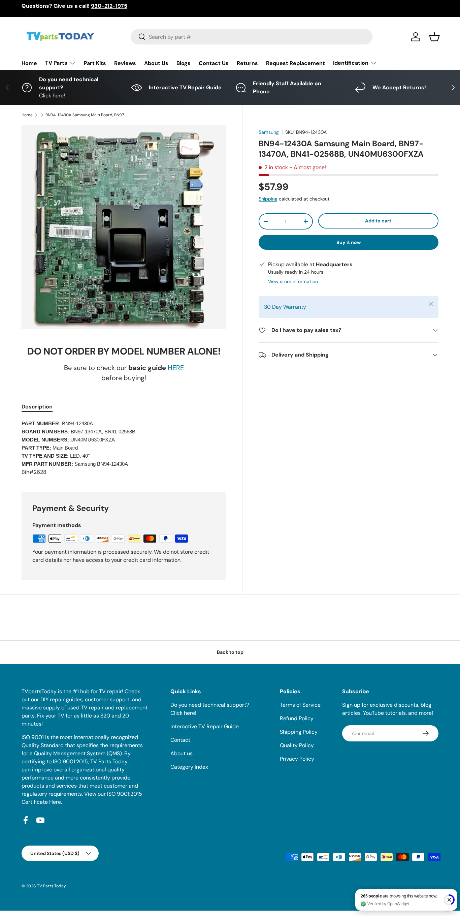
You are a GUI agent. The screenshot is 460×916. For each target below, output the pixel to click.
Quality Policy (297, 745)
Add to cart (378, 221)
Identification (350, 62)
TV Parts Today (51, 886)
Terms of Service (300, 704)
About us (181, 753)
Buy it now (348, 242)
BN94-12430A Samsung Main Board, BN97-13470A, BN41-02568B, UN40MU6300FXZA (85, 115)
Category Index (189, 766)
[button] (434, 36)
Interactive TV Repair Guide (204, 726)
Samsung (269, 132)
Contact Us (214, 63)
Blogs (183, 63)
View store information (293, 281)
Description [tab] (37, 406)
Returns (247, 63)
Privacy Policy (297, 758)
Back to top (230, 652)
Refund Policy (297, 718)
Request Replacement (295, 63)
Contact (180, 739)
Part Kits (95, 63)
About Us (156, 63)
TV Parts (56, 62)
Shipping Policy (299, 731)
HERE (176, 367)
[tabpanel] (124, 448)
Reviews (125, 63)
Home (29, 63)
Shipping (268, 199)
